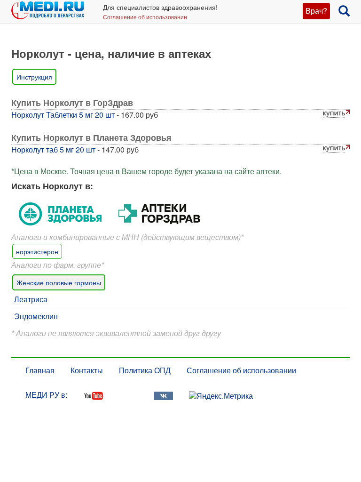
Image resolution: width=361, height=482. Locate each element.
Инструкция (34, 76)
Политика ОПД (145, 370)
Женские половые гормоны (58, 282)
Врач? (316, 10)
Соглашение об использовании (145, 17)
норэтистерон (37, 251)
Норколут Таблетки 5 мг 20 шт (63, 114)
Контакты (87, 370)
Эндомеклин (36, 316)
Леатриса (30, 299)
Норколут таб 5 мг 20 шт (53, 149)
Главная (40, 370)
